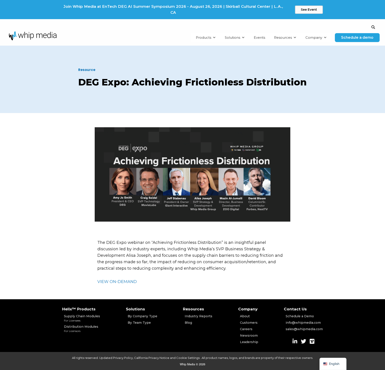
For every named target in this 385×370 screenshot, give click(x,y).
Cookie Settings (188, 358)
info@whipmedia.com (303, 323)
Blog (188, 323)
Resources (283, 37)
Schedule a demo (357, 37)
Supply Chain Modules (82, 318)
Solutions (232, 37)
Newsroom (249, 336)
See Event (309, 10)
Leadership (249, 342)
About (245, 316)
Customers (249, 323)
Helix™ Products (79, 309)
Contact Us (295, 309)
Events (259, 37)
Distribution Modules (81, 329)
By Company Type (142, 316)
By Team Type (139, 323)
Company (313, 37)
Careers (246, 329)
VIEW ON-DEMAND (117, 281)
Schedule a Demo (300, 316)
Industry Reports (198, 316)
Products (203, 37)
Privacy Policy (123, 358)
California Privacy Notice (151, 358)
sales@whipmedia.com (304, 329)
